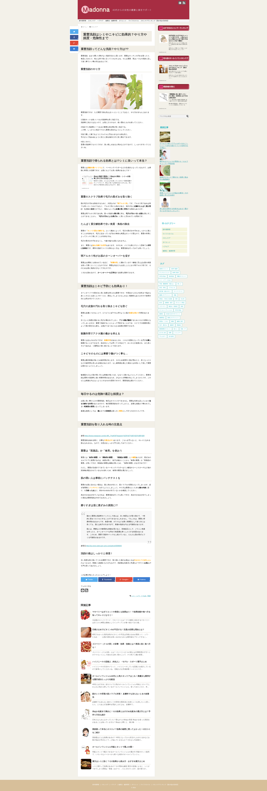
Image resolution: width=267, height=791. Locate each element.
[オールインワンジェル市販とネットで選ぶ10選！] (86, 749)
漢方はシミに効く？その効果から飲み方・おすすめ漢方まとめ (118, 761)
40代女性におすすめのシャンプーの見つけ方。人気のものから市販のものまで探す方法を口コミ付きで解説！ (178, 38)
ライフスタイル (133, 20)
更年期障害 (82, 20)
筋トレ (176, 329)
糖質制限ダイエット (165, 329)
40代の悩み (162, 276)
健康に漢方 (180, 321)
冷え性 (182, 299)
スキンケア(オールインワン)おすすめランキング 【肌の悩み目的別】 (178, 67)
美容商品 (171, 276)
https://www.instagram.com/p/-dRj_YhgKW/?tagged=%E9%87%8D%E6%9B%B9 (114, 436)
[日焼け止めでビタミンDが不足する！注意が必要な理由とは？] (86, 632)
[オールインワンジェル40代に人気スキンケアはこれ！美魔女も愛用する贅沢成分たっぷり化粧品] (86, 679)
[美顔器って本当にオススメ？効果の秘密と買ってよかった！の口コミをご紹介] (86, 732)
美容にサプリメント (173, 317)
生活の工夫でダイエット (173, 314)
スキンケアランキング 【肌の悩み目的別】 (155, 20)
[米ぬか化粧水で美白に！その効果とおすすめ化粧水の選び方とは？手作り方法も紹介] (86, 714)
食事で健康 (174, 269)
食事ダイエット (163, 269)
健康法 (161, 314)
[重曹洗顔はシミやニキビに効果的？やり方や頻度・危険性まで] (74, 48)
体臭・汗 (183, 329)
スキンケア (91, 20)
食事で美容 (176, 272)
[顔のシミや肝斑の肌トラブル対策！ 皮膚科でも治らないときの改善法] (86, 696)
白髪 (176, 299)
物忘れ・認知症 (173, 306)
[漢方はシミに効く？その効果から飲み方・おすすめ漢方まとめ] (86, 764)
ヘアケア (100, 20)
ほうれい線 (162, 332)
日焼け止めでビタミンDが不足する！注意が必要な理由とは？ (118, 629)
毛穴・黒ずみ (163, 325)
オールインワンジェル (165, 310)
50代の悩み (178, 310)
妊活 (160, 302)
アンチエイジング (164, 272)
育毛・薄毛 (162, 287)
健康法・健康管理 (111, 20)
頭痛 (170, 332)
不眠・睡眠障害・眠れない (166, 284)
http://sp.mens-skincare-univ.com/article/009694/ (104, 546)
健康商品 (161, 317)
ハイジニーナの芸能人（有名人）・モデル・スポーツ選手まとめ (119, 662)
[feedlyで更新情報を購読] (180, 2)
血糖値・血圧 (169, 302)
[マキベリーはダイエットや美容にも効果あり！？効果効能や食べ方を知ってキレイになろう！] (86, 614)
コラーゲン (162, 306)
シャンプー (177, 332)
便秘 (175, 295)
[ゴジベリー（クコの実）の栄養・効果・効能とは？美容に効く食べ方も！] (86, 647)
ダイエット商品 (180, 302)
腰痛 (172, 321)
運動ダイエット (181, 276)
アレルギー (162, 336)
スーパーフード (178, 291)
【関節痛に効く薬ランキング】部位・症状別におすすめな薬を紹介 (178, 95)
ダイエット (122, 20)
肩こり (179, 284)
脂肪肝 (172, 325)
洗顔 (149, 596)
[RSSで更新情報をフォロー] (184, 2)
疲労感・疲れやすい (165, 291)
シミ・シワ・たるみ (138, 596)
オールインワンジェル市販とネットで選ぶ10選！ (113, 747)
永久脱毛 (171, 336)
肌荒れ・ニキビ (163, 321)
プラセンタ (172, 287)
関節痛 (179, 325)
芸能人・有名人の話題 (165, 299)
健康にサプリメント (165, 295)
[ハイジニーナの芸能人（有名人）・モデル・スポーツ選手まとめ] (86, 664)
